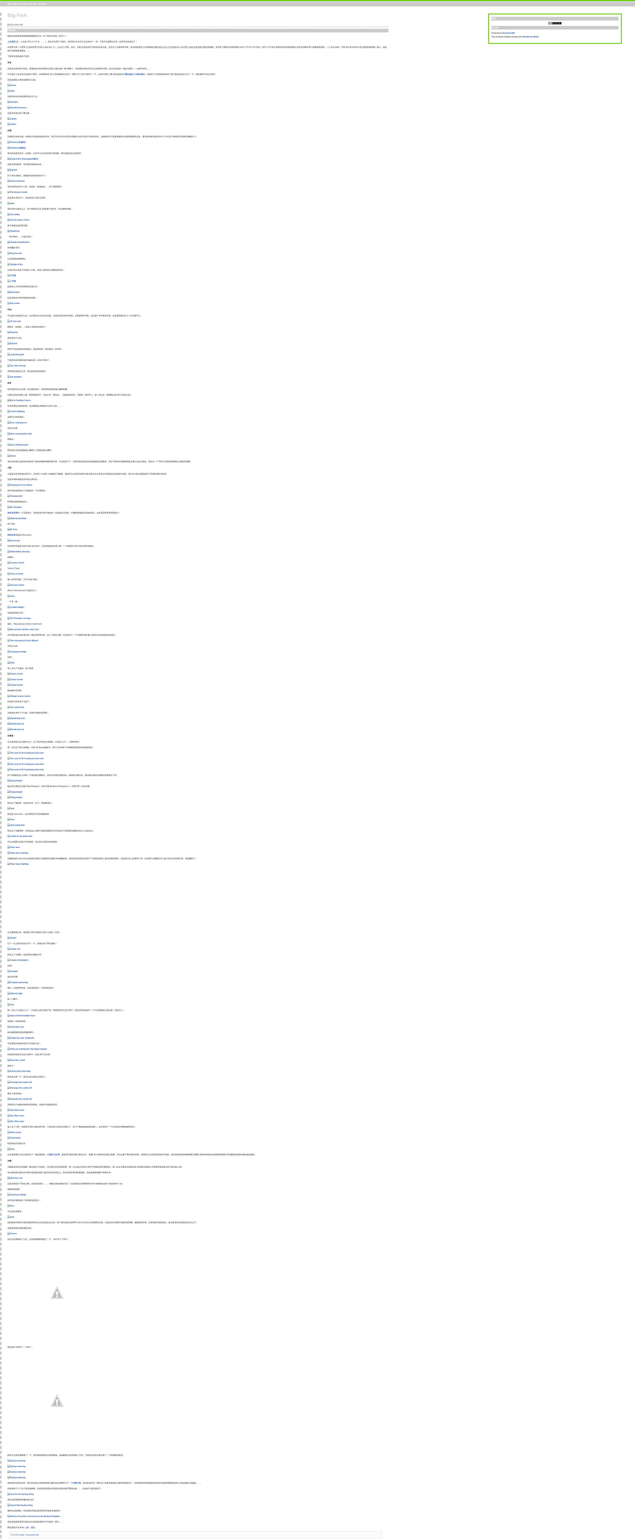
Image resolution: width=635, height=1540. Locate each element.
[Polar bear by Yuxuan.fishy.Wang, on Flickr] (13, 847)
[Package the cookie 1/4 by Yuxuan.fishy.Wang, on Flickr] (19, 1082)
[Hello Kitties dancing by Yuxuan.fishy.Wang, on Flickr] (18, 551)
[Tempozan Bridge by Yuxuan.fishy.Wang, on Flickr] (16, 652)
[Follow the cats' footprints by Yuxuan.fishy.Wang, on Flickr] (20, 1038)
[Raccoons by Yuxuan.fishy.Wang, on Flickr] (13, 303)
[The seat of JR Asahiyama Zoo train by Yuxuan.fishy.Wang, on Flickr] (25, 753)
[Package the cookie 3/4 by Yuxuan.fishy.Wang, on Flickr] (19, 1088)
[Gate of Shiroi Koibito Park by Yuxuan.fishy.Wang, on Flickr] (21, 1015)
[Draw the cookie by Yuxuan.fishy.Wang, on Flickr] (16, 1060)
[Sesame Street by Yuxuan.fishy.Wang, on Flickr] (15, 563)
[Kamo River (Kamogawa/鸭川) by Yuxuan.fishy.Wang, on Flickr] (22, 159)
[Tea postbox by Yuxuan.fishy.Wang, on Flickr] (14, 377)
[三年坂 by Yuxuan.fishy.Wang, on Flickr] (11, 275)
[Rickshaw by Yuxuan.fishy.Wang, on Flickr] (13, 292)
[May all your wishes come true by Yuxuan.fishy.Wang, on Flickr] (23, 629)
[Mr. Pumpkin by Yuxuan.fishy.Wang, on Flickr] (14, 507)
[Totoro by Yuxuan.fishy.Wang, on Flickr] (11, 124)
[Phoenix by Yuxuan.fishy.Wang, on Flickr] (12, 332)
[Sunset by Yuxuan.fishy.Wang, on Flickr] (12, 1233)
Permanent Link (32, 1535)
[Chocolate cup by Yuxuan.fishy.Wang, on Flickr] (15, 1027)
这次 (33, 1527)
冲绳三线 (77, 1483)
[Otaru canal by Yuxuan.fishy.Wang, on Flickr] (14, 1132)
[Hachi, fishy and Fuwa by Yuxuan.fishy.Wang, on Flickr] (19, 1071)
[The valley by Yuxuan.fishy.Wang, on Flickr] (13, 214)
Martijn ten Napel (531, 37)
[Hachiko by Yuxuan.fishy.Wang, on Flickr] (12, 102)
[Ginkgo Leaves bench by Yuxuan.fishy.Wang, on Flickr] (18, 696)
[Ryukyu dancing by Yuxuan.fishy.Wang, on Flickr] (16, 1461)
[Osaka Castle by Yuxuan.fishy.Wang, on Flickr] (15, 674)
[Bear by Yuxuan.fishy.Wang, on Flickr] (11, 1149)
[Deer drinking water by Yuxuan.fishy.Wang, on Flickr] (18, 445)
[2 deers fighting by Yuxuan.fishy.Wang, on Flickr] (16, 411)
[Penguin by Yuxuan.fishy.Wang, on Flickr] (12, 971)
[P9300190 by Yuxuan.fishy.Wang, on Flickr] (13, 231)
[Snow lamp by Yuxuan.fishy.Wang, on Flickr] (13, 1138)
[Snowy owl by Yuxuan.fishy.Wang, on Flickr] (13, 949)
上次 (27, 1527)
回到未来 (11, 535)
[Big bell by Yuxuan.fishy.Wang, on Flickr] (12, 343)
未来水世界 (12, 513)
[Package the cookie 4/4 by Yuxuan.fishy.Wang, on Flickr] (19, 1099)
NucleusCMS (509, 33)
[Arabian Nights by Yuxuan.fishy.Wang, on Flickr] (15, 607)
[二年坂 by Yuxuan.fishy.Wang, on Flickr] (11, 281)
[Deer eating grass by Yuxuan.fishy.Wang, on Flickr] (17, 423)
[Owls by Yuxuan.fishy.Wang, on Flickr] (11, 91)
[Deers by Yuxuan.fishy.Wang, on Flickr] (11, 456)
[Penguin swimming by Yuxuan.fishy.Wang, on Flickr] (17, 982)
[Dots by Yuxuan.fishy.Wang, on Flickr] (11, 663)
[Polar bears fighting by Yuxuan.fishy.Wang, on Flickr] (17, 864)
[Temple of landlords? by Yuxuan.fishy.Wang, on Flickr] (18, 242)
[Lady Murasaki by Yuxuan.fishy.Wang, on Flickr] (15, 354)
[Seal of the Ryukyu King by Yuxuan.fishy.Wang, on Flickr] (20, 1505)
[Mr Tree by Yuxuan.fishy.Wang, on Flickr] (12, 529)
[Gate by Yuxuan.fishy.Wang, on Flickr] (11, 203)
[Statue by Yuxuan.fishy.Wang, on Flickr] (11, 85)
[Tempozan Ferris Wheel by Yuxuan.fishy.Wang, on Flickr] (19, 485)
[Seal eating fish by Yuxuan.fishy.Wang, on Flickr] (15, 825)
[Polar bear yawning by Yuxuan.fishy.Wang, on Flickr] (17, 853)
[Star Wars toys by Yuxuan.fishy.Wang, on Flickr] (15, 1110)
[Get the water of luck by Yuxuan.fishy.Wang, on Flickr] (18, 220)
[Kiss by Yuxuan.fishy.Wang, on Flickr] (10, 1206)
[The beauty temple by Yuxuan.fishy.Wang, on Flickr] (17, 192)
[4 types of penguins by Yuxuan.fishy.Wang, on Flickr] (17, 960)
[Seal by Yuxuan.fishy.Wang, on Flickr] (10, 808)
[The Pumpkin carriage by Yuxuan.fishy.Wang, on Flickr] (19, 618)
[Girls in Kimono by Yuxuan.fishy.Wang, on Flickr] (15, 181)
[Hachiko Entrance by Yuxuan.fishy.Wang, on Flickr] (17, 107)
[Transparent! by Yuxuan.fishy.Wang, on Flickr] (14, 496)
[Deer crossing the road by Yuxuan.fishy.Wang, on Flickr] (19, 434)
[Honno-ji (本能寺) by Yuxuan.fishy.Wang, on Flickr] (16, 142)
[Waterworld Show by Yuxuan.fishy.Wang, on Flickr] (16, 518)
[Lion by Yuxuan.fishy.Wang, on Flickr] (10, 1004)
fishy (22, 1535)
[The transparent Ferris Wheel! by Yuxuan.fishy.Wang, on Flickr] (22, 640)
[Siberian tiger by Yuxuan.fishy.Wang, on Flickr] (15, 993)
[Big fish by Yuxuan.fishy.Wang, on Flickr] (12, 170)
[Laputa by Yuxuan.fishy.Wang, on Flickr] (12, 119)
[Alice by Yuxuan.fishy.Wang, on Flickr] (11, 596)
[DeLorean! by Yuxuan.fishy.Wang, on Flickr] (13, 540)
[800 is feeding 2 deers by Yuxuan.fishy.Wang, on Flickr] (19, 400)
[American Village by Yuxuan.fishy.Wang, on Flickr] (16, 1195)
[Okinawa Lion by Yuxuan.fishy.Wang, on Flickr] (15, 1178)
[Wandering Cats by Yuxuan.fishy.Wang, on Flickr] (16, 718)
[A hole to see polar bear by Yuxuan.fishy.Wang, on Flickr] (19, 836)
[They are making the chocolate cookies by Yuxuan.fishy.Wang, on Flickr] (27, 1049)
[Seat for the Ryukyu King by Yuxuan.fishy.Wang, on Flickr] (20, 1494)
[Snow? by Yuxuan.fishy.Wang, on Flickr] (11, 938)
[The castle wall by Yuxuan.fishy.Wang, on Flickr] (15, 707)
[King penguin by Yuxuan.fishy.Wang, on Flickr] (14, 781)
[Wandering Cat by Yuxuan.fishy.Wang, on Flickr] (15, 724)
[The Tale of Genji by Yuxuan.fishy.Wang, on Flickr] (16, 366)
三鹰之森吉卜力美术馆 (133, 74)
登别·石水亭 (54, 1154)
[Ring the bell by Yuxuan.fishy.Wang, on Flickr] (14, 253)
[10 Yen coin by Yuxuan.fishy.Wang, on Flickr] (14, 321)
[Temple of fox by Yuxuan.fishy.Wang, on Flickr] (15, 264)
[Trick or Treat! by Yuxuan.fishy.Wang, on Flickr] (15, 574)
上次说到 (11, 42)
